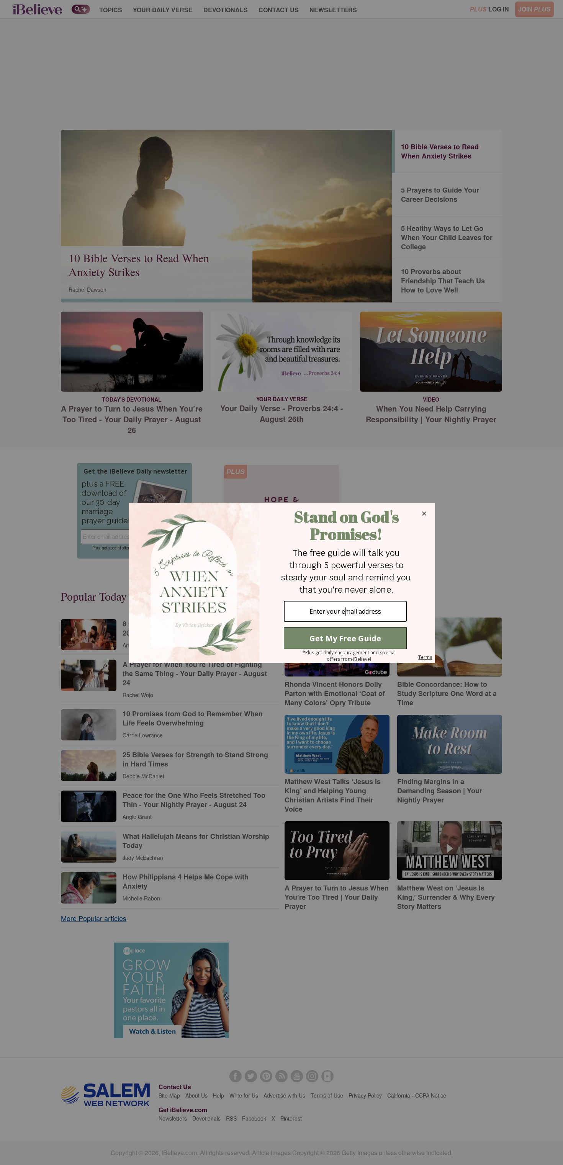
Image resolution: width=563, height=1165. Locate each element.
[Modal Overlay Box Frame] (281, 583)
